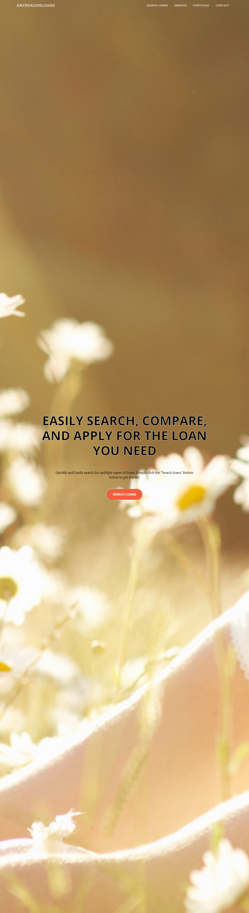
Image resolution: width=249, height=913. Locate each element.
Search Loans (124, 494)
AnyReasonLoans (36, 5)
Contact (222, 5)
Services (180, 5)
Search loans (157, 5)
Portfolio (201, 5)
